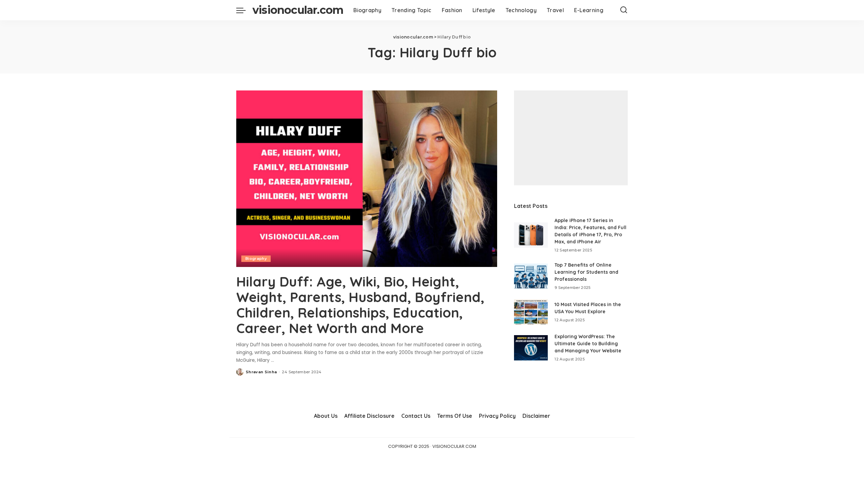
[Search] (624, 10)
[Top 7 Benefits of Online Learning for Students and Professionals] (531, 276)
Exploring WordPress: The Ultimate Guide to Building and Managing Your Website (588, 343)
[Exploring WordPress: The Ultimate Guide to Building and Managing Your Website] (531, 347)
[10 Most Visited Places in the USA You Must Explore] (531, 312)
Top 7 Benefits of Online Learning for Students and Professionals (586, 272)
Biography (256, 258)
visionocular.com (297, 10)
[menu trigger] (244, 10)
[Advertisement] (571, 137)
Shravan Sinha (261, 372)
